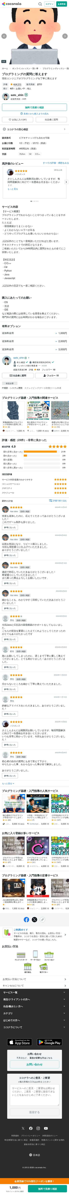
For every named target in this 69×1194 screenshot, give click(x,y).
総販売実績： (18, 99)
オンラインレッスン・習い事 (25, 68)
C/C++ (37, 154)
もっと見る (13, 189)
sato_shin (18, 357)
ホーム (5, 68)
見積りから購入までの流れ (36, 113)
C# (30, 154)
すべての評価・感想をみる (56, 162)
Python (22, 154)
